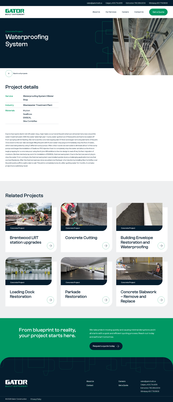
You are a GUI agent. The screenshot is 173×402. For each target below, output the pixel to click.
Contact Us (139, 12)
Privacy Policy (36, 399)
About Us (96, 12)
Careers (125, 12)
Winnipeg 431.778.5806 (158, 3)
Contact (89, 385)
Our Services (111, 12)
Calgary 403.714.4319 (114, 3)
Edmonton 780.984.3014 (135, 3)
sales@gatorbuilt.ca (94, 3)
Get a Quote (158, 12)
